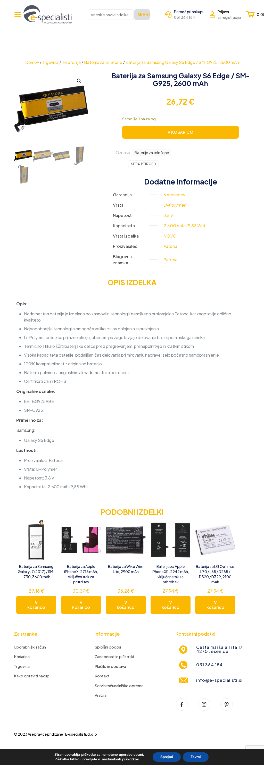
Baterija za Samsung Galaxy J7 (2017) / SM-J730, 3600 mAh (36, 571)
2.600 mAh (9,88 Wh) (184, 225)
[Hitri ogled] (49, 549)
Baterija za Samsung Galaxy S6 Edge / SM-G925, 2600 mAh (182, 62)
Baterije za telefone (103, 62)
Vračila (100, 695)
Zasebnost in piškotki (114, 656)
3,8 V (168, 215)
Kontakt (102, 675)
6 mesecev (174, 194)
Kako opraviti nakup (32, 675)
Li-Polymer (174, 205)
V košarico (36, 605)
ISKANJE (143, 14)
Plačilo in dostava (110, 666)
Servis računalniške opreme (119, 685)
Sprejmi (166, 756)
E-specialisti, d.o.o (81, 734)
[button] (79, 81)
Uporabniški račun (30, 646)
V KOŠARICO (180, 132)
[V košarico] (49, 527)
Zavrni (196, 756)
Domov (32, 62)
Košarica (22, 656)
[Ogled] (49, 538)
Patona (170, 246)
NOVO (169, 236)
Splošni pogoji (108, 646)
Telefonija (71, 62)
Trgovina (50, 62)
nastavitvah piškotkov (120, 759)
